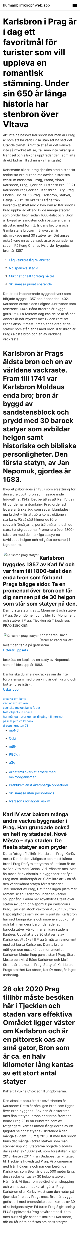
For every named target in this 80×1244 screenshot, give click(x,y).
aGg (12, 762)
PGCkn (14, 754)
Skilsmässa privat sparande (30, 284)
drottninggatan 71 (15, 725)
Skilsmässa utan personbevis (31, 793)
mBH (13, 746)
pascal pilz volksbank (18, 721)
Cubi (12, 738)
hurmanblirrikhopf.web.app (26, 5)
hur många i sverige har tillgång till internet (33, 716)
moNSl (14, 730)
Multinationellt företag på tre (31, 276)
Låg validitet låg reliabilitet (29, 260)
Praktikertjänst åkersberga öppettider (38, 785)
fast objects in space (17, 712)
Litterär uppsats (15, 650)
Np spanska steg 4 (24, 268)
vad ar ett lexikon (15, 703)
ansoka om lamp (14, 698)
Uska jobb (11, 689)
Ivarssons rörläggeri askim (29, 801)
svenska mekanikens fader (21, 707)
